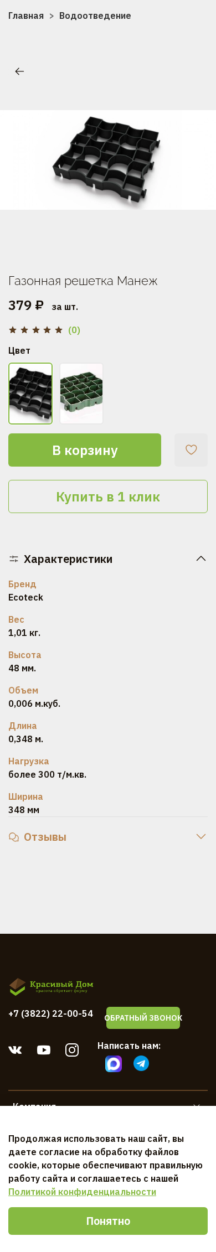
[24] (30, 394)
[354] (81, 394)
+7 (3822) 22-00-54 (50, 1013)
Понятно (108, 1220)
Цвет (19, 350)
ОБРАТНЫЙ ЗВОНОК (143, 1018)
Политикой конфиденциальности (82, 1191)
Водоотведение (95, 15)
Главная (26, 15)
